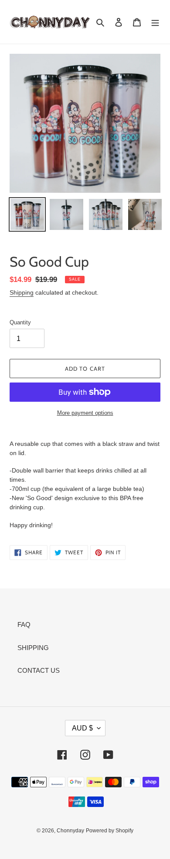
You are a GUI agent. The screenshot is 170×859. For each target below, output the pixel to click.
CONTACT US (38, 670)
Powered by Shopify (109, 831)
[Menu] (155, 22)
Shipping (22, 292)
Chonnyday (70, 831)
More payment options (85, 413)
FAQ (24, 624)
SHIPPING (33, 647)
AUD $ (82, 728)
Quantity (20, 322)
